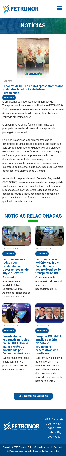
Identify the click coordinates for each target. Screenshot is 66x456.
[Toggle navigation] (58, 9)
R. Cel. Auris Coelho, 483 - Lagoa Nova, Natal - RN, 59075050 (54, 428)
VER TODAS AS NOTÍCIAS (33, 395)
